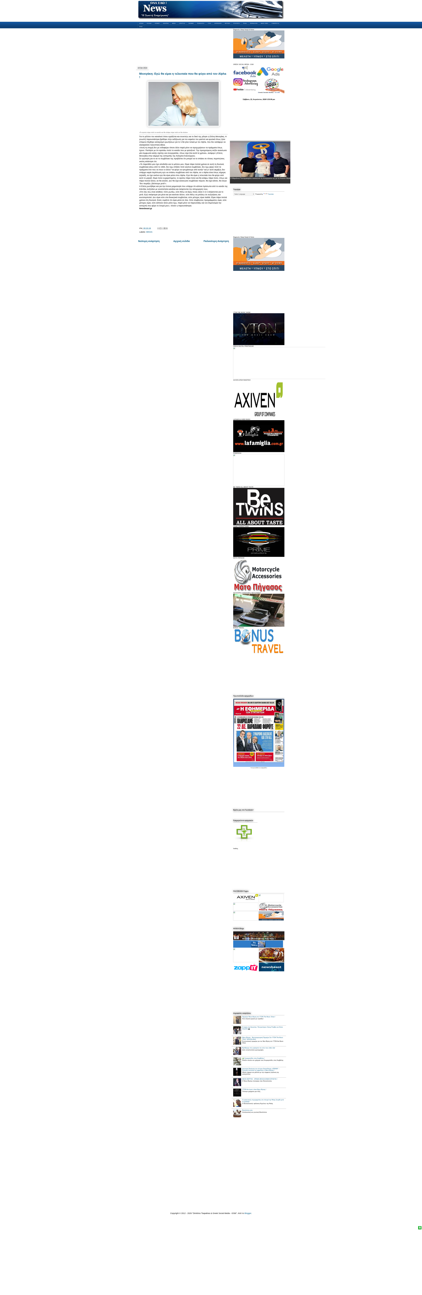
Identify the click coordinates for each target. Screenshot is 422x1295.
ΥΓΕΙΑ (209, 23)
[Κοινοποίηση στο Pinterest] (167, 228)
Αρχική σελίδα (181, 241)
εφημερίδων (264, 767)
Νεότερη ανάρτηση (149, 241)
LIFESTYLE (182, 23)
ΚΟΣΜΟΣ (157, 23)
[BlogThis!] (160, 228)
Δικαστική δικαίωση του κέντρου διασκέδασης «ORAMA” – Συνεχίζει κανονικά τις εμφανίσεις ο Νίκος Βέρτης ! (261, 1069)
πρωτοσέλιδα (255, 767)
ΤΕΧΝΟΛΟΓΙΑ (200, 23)
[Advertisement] (183, 50)
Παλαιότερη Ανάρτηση (216, 241)
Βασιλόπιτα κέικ (247, 1110)
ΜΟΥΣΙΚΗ (227, 23)
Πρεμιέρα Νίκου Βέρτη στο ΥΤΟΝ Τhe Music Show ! (258, 1017)
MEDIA (174, 23)
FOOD (140, 26)
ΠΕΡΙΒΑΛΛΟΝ (253, 23)
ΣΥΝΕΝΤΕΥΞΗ (275, 23)
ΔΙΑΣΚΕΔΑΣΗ (217, 23)
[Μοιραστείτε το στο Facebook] (165, 228)
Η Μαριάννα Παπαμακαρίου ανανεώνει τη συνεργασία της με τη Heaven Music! (260, 178)
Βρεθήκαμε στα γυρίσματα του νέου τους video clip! (258, 1048)
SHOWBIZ (191, 23)
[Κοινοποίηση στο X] (162, 228)
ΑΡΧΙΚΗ (141, 23)
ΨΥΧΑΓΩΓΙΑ (236, 23)
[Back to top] (419, 1228)
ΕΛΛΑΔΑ (149, 23)
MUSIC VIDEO (264, 23)
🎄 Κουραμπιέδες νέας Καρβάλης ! (253, 1058)
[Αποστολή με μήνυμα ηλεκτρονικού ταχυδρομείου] (158, 228)
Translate (271, 194)
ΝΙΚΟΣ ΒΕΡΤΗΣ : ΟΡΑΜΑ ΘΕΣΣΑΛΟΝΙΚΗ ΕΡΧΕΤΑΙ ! (259, 1079)
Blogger (248, 1213)
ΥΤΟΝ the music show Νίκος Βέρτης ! (254, 1089)
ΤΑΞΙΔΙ (245, 23)
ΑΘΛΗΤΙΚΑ (166, 23)
